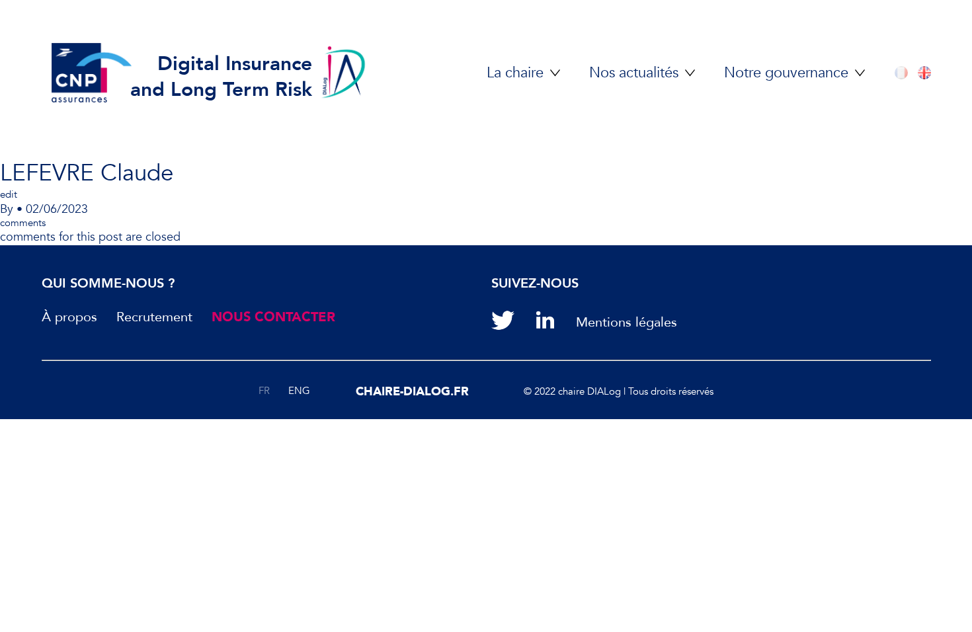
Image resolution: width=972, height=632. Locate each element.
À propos (69, 317)
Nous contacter (273, 317)
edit (8, 194)
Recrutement (154, 317)
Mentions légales (626, 322)
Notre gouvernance (786, 73)
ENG (299, 390)
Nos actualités (633, 73)
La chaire (515, 73)
